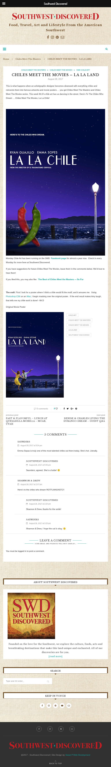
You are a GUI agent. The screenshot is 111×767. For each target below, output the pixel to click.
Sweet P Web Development (77, 755)
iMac (29, 296)
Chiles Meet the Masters (79, 320)
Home (6, 59)
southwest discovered (79, 335)
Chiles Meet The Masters (28, 59)
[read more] (55, 656)
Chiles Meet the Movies (79, 325)
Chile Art (73, 315)
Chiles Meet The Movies (61, 70)
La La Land (73, 330)
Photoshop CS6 (13, 296)
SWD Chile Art (83, 70)
